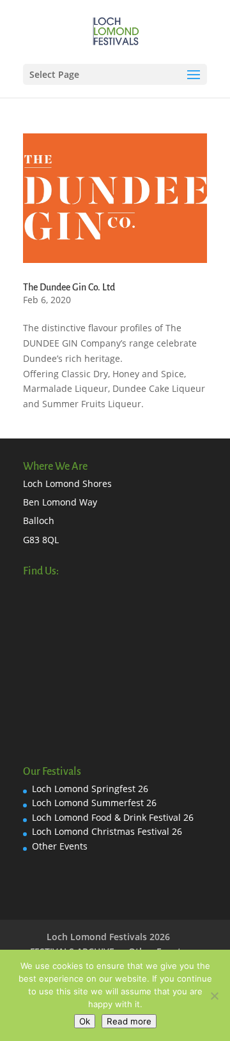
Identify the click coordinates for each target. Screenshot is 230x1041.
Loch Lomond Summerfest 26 (94, 803)
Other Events (60, 846)
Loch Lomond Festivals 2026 (108, 937)
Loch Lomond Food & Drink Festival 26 (113, 817)
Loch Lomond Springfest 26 (90, 789)
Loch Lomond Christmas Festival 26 (107, 831)
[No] (214, 995)
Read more (129, 1021)
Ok (84, 1021)
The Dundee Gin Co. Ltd (69, 287)
